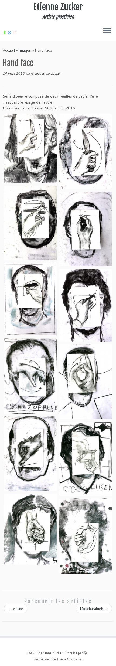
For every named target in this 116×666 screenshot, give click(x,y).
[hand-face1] (85, 305)
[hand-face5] (85, 459)
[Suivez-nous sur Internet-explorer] (15, 32)
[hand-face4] (30, 453)
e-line (15, 608)
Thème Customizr (69, 659)
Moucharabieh (94, 608)
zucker (56, 73)
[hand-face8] (30, 148)
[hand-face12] (30, 299)
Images (25, 50)
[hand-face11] (85, 229)
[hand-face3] (85, 381)
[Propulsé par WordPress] (85, 652)
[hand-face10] (30, 223)
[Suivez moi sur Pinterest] (10, 32)
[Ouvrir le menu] (107, 31)
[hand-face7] (85, 536)
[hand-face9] (85, 151)
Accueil (9, 50)
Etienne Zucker (58, 7)
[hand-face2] (30, 376)
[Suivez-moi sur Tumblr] (6, 32)
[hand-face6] (30, 529)
